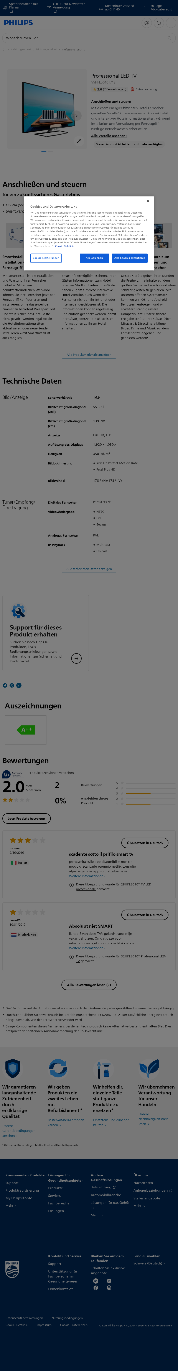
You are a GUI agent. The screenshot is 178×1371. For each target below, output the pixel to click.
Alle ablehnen (94, 258)
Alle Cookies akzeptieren (129, 258)
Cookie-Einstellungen (46, 258)
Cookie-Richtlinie (64, 246)
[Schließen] (148, 201)
